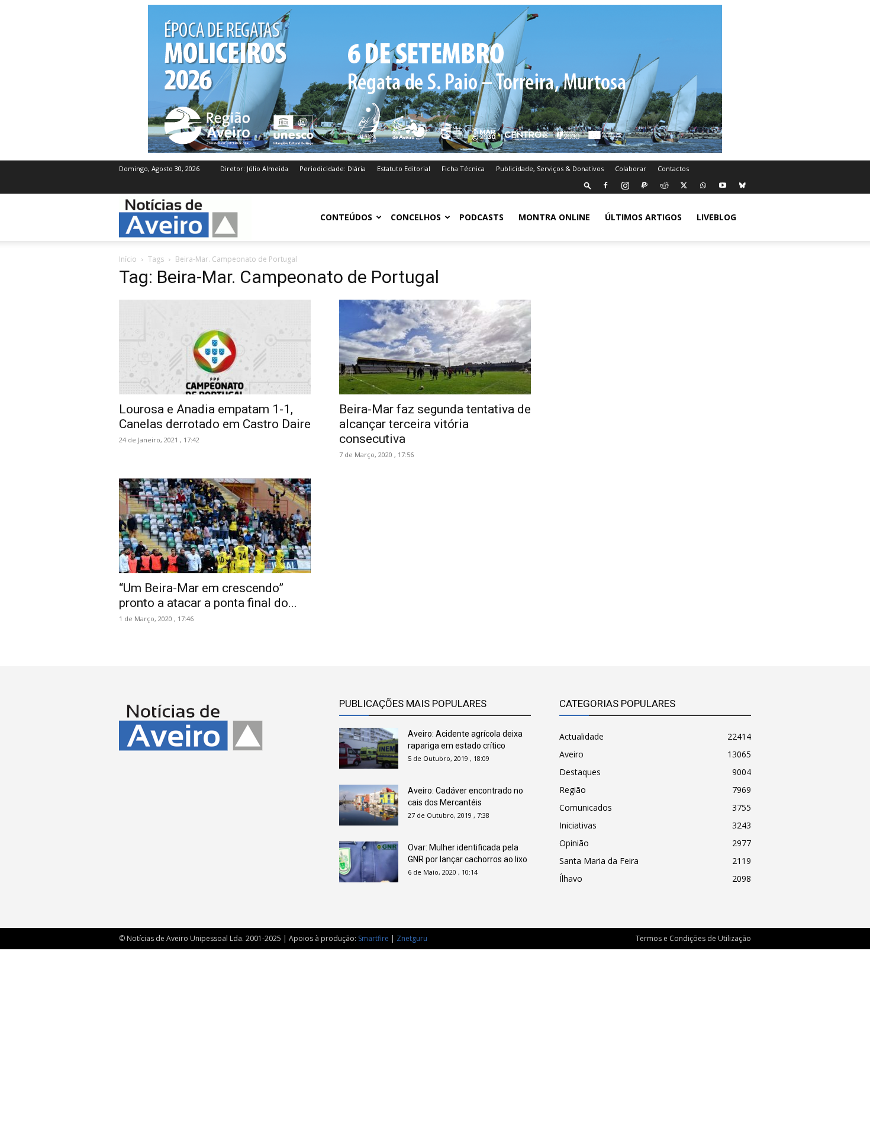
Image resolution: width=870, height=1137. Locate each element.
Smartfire (373, 938)
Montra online (554, 217)
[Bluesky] (742, 185)
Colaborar (630, 168)
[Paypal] (644, 185)
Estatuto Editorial (403, 168)
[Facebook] (605, 185)
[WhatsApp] (703, 185)
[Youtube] (723, 185)
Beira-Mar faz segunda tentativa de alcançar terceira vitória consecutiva (435, 424)
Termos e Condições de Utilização (693, 938)
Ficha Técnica (463, 168)
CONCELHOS (416, 217)
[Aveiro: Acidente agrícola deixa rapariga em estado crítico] (368, 748)
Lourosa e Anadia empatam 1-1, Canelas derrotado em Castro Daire (215, 416)
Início (128, 259)
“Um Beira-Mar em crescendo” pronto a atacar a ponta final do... (208, 595)
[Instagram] (625, 185)
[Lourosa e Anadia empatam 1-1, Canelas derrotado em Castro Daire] (215, 347)
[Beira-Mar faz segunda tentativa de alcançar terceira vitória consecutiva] (435, 347)
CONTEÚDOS (346, 217)
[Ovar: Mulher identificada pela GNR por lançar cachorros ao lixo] (368, 861)
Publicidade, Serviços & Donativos (550, 168)
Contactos (673, 168)
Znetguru (412, 938)
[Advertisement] (435, 1037)
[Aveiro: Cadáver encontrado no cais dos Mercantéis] (368, 805)
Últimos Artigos (643, 217)
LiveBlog (716, 217)
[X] (683, 185)
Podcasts (481, 217)
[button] (588, 185)
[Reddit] (664, 185)
